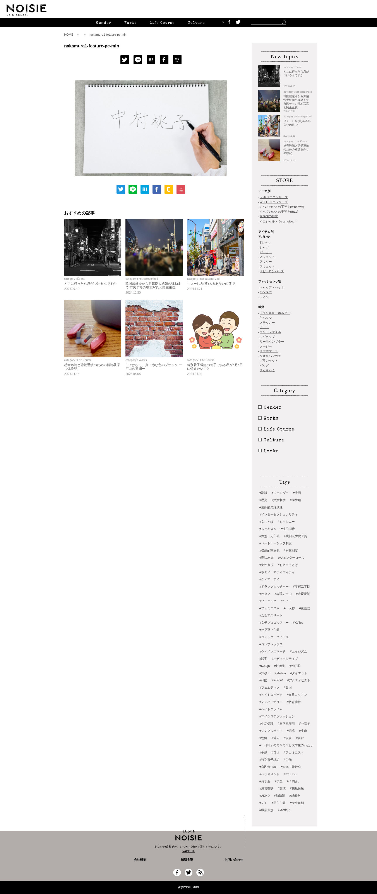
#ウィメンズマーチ (272, 651)
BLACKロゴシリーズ (274, 197)
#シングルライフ (271, 731)
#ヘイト (286, 601)
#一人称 (289, 608)
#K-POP (277, 680)
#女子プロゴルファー (274, 622)
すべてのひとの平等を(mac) (279, 211)
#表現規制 (303, 593)
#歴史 (263, 500)
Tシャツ (265, 242)
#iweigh (264, 666)
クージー (266, 346)
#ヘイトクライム (271, 709)
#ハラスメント (269, 774)
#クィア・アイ (269, 579)
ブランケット (269, 360)
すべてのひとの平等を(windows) (282, 206)
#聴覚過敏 (297, 788)
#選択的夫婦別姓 (271, 507)
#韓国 (263, 680)
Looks (271, 451)
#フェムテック (269, 687)
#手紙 (263, 752)
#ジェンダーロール (291, 557)
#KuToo (298, 622)
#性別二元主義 (269, 536)
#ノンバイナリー (271, 702)
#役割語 (304, 608)
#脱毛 (263, 658)
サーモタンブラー (272, 341)
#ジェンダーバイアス (274, 637)
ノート (264, 327)
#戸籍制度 (291, 550)
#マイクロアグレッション (277, 716)
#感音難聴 (266, 788)
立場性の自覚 (269, 216)
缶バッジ (266, 317)
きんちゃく (267, 370)
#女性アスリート (271, 615)
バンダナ (266, 292)
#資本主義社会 (291, 767)
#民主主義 (279, 803)
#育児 (275, 752)
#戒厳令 (294, 795)
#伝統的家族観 (269, 550)
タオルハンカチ (270, 356)
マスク (264, 297)
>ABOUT (188, 851)
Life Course (162, 23)
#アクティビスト (298, 680)
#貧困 (288, 687)
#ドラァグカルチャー (274, 586)
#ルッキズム (267, 529)
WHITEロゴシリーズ (274, 202)
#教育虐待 (294, 702)
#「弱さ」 (294, 781)
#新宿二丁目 (301, 586)
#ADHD (264, 795)
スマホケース (269, 351)
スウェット (267, 257)
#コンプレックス (271, 644)
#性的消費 (288, 529)
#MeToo (280, 673)
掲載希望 (185, 859)
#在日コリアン (297, 694)
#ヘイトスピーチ (271, 694)
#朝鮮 (263, 738)
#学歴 (279, 781)
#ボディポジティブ (285, 658)
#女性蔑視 (266, 565)
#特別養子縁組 (269, 759)
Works (130, 23)
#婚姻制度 (279, 500)
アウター (266, 261)
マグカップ (267, 337)
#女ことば (266, 521)
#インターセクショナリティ (278, 514)
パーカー (266, 252)
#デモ (263, 803)
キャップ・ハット (272, 287)
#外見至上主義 (269, 630)
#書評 (300, 738)
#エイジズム (298, 651)
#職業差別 (266, 810)
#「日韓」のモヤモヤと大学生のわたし (286, 745)
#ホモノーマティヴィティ (277, 572)
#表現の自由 (283, 593)
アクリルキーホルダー (275, 313)
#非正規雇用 (286, 723)
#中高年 (304, 723)
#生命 (303, 731)
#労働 (288, 759)
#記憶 (291, 731)
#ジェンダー (280, 493)
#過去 (275, 738)
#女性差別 (297, 803)
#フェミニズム (269, 608)
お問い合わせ (234, 859)
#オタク (264, 593)
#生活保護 (266, 723)
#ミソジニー (286, 521)
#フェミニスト (294, 752)
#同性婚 (295, 500)
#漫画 (297, 493)
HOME (68, 34)
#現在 (288, 738)
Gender (103, 23)
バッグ (264, 365)
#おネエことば (288, 565)
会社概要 (140, 859)
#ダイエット (298, 673)
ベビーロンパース (272, 271)
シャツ (264, 247)
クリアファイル (270, 332)
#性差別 (279, 666)
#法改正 (264, 673)
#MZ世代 (284, 810)
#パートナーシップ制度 (275, 543)
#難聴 (282, 788)
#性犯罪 (295, 666)
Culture (196, 23)
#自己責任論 (267, 767)
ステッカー (267, 322)
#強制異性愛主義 (295, 536)
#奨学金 (264, 781)
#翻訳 (263, 493)
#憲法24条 (266, 557)
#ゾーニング (267, 601)
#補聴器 (279, 795)
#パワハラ (291, 774)
